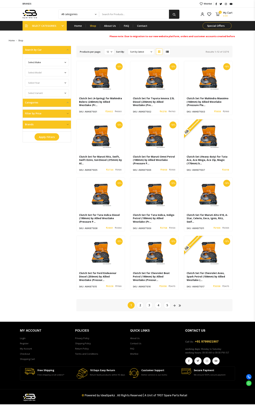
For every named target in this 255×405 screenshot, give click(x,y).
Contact (142, 25)
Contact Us (135, 343)
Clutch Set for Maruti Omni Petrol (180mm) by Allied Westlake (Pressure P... (154, 160)
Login (23, 338)
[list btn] (167, 51)
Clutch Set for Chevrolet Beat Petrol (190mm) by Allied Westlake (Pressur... (151, 276)
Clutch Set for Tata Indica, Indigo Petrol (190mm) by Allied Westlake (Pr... (153, 218)
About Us (110, 25)
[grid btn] (159, 51)
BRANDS (27, 3)
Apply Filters (47, 137)
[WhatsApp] (249, 383)
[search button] (174, 14)
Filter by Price (33, 113)
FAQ (126, 25)
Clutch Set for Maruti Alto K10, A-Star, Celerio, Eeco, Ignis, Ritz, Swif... (207, 218)
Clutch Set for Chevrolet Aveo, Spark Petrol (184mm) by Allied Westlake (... (206, 276)
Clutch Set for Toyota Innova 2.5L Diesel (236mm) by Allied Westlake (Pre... (154, 102)
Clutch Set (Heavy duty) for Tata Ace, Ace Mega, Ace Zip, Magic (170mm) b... (207, 160)
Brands (29, 124)
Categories (31, 102)
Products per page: (90, 51)
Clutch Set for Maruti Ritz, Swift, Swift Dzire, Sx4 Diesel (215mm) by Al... (100, 160)
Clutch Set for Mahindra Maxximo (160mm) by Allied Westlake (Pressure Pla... (207, 102)
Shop (93, 25)
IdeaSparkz (108, 395)
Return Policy (82, 348)
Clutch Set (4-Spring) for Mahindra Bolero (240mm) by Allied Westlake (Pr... (100, 102)
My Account (26, 348)
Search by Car (33, 49)
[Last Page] (179, 305)
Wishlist (207, 3)
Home (78, 25)
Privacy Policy (82, 338)
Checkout (25, 353)
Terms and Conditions (86, 353)
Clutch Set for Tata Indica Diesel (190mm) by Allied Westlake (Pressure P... (99, 218)
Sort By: (120, 51)
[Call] (249, 376)
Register (24, 343)
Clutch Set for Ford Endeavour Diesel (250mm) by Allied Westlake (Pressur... (97, 276)
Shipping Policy (83, 343)
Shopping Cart (27, 359)
